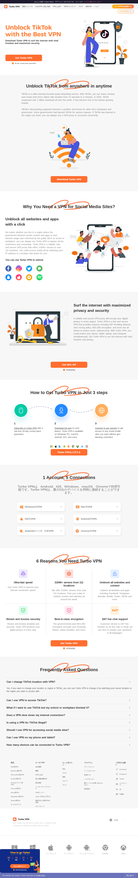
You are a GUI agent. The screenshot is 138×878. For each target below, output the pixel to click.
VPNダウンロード (70, 6)
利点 (63, 769)
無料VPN (89, 6)
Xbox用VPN (15, 792)
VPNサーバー (39, 792)
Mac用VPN (14, 767)
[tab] (69, 682)
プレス (64, 785)
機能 (36, 771)
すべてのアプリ (16, 804)
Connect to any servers (106, 428)
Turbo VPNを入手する (42, 796)
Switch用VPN (15, 800)
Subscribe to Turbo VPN (25, 428)
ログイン (65, 781)
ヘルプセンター (89, 779)
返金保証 (38, 783)
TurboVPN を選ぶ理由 (42, 6)
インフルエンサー (90, 771)
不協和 (121, 794)
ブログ (80, 6)
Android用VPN (16, 779)
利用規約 (87, 789)
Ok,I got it (130, 875)
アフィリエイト (89, 767)
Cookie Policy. (40, 875)
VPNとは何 (39, 775)
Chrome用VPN (16, 788)
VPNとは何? (57, 6)
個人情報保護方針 (41, 779)
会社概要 (38, 767)
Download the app (63, 428)
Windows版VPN (16, 771)
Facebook (123, 769)
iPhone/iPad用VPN (17, 775)
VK (120, 789)
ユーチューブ (123, 784)
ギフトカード (39, 806)
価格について (26, 6)
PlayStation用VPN (17, 796)
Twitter (121, 779)
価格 (63, 777)
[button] (69, 682)
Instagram (123, 774)
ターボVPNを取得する (123, 6)
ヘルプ (96, 6)
